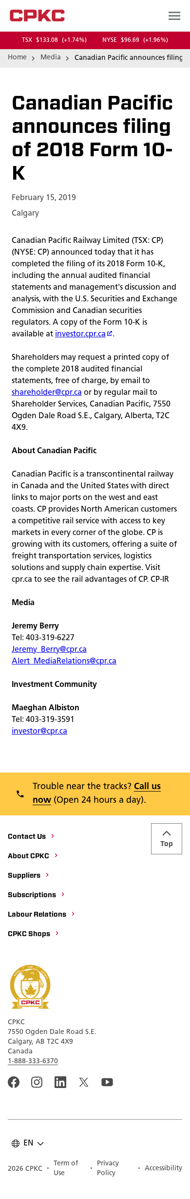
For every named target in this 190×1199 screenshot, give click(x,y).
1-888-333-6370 (33, 1061)
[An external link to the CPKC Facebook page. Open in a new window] (13, 1082)
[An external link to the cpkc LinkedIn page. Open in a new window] (60, 1082)
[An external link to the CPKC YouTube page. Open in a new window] (107, 1082)
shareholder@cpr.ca (47, 393)
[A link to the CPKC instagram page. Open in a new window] (37, 1082)
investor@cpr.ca (39, 732)
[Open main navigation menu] (174, 15)
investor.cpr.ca (80, 334)
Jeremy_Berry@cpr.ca (49, 650)
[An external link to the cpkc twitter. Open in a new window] (84, 1082)
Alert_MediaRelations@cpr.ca (64, 661)
